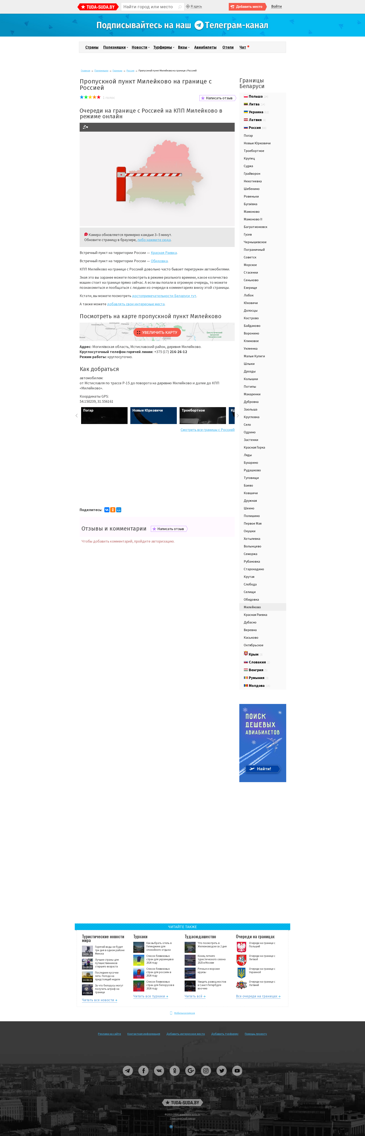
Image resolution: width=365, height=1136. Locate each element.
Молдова (259, 685)
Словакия (259, 662)
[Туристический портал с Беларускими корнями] (182, 1102)
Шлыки (249, 363)
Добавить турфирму (224, 1034)
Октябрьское (253, 645)
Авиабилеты (205, 47)
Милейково (252, 607)
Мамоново (252, 211)
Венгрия (257, 669)
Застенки (251, 440)
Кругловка (251, 417)
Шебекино (252, 189)
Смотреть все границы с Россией (208, 429)
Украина (258, 111)
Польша (258, 96)
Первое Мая (252, 523)
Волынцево (252, 546)
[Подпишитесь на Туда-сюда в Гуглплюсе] (190, 1077)
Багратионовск (255, 227)
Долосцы (250, 310)
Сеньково (251, 280)
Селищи (250, 592)
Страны (91, 47)
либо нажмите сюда (154, 239)
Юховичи (251, 303)
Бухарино (251, 462)
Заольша (250, 409)
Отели (228, 47)
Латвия (257, 119)
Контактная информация (143, 1034)
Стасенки (251, 272)
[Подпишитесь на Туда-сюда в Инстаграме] (206, 1077)
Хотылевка (252, 538)
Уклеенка (250, 348)
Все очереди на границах (256, 997)
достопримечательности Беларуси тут (164, 295)
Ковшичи (251, 493)
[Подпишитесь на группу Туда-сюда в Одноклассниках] (175, 1077)
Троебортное (254, 151)
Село (247, 424)
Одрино (250, 432)
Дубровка (251, 402)
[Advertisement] (157, 469)
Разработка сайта (184, 1126)
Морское (250, 265)
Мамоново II (253, 219)
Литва (256, 104)
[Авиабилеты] (262, 781)
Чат (243, 47)
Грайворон (252, 173)
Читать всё (193, 997)
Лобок (248, 295)
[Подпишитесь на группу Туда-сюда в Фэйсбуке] (143, 1077)
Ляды (248, 455)
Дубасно (250, 622)
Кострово (251, 318)
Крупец (249, 158)
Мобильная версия (184, 1013)
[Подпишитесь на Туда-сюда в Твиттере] (222, 1077)
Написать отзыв (219, 97)
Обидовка (159, 260)
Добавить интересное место (185, 1034)
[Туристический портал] (98, 7)
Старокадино (254, 569)
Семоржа (250, 554)
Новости (139, 47)
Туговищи (251, 478)
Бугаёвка (250, 204)
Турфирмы (162, 47)
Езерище (250, 287)
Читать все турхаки (149, 997)
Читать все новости (98, 1000)
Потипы (250, 386)
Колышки (251, 379)
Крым (255, 654)
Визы (182, 47)
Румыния (258, 677)
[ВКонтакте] (106, 509)
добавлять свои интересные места (136, 303)
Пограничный (254, 249)
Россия (130, 70)
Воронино (251, 333)
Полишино (252, 516)
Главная (85, 70)
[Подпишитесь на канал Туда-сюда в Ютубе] (237, 1077)
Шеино (249, 508)
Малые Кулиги (254, 356)
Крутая (249, 576)
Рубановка (252, 561)
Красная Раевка (164, 252)
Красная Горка (254, 447)
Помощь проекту (256, 1034)
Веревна (250, 630)
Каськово (251, 637)
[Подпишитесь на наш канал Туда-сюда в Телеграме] (182, 35)
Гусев (248, 234)
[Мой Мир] (118, 509)
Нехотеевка (253, 181)
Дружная (250, 500)
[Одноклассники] (112, 509)
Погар (248, 135)
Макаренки (252, 394)
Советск (250, 257)
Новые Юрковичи (257, 143)
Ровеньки (251, 196)
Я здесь (196, 6)
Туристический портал (182, 1118)
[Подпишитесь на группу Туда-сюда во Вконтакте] (159, 1077)
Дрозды (250, 371)
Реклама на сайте (109, 1034)
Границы (117, 70)
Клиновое (251, 341)
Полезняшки (114, 47)
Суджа (248, 166)
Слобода (250, 584)
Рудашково (252, 470)
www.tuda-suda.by (190, 1114)
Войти (276, 6)
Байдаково (252, 325)
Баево (248, 485)
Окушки (249, 531)
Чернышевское (255, 242)
